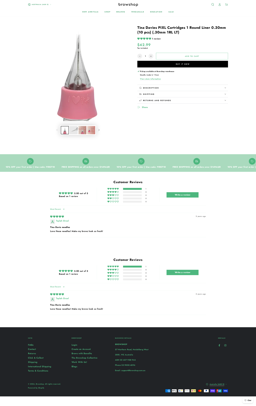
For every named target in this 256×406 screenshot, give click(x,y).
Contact (32, 349)
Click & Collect (36, 357)
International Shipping (39, 366)
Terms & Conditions (38, 370)
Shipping (32, 362)
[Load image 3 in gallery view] (82, 130)
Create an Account (81, 349)
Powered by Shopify (36, 388)
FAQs (30, 344)
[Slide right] (99, 130)
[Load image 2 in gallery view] (74, 130)
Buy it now (183, 64)
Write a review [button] (182, 194)
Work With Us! (79, 362)
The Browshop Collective (84, 357)
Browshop (40, 384)
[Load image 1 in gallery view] (65, 130)
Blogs (74, 366)
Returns (32, 353)
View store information (150, 79)
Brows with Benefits (82, 353)
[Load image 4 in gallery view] (91, 130)
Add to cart (192, 56)
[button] (212, 4)
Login (74, 344)
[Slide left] (57, 130)
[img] (57, 216)
